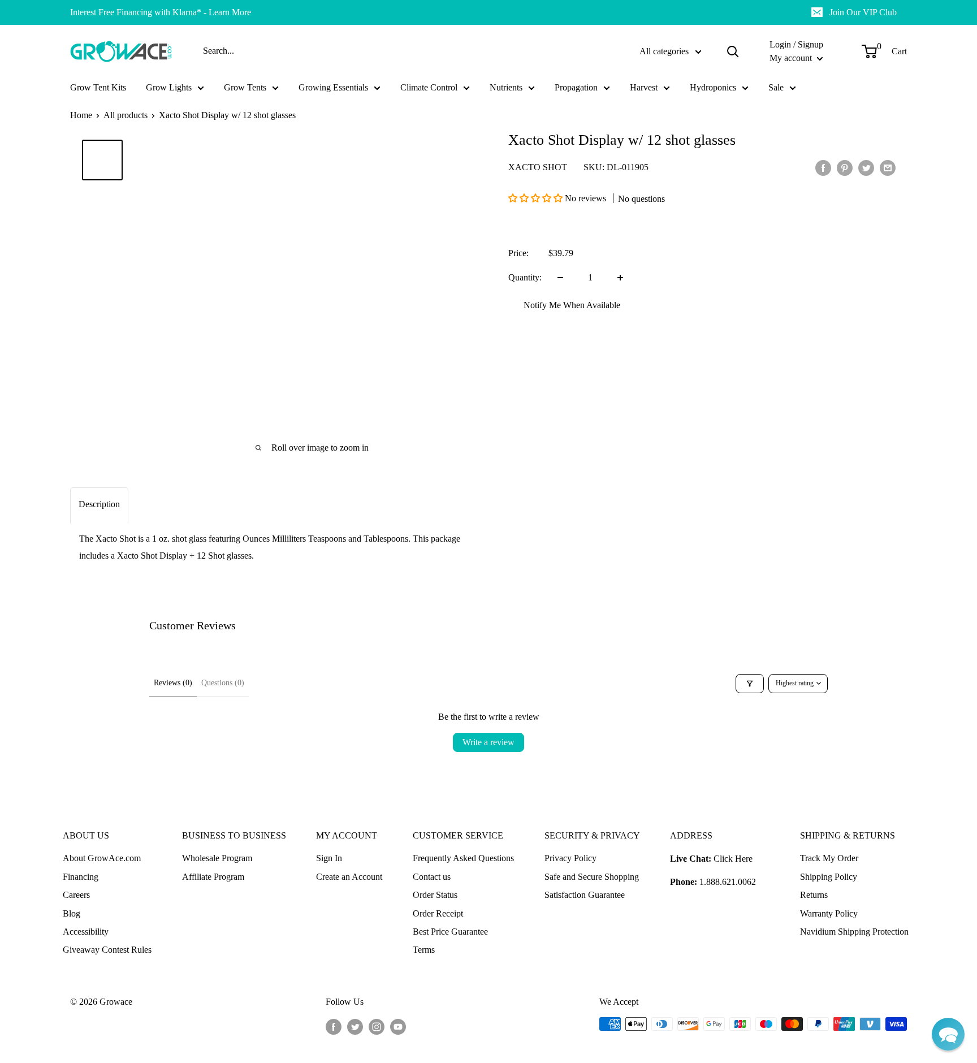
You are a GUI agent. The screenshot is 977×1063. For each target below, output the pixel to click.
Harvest (644, 87)
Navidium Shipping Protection (854, 931)
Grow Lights (169, 87)
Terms (424, 949)
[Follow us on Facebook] (333, 1025)
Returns (814, 895)
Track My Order (829, 858)
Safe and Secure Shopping (591, 876)
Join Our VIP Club (863, 12)
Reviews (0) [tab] (173, 683)
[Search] (733, 51)
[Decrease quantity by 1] (560, 277)
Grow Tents (245, 87)
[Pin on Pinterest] (845, 167)
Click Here (733, 858)
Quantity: (525, 277)
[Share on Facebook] (823, 167)
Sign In (329, 858)
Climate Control (428, 87)
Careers (76, 895)
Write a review (488, 742)
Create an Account (349, 876)
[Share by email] (888, 167)
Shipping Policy (828, 876)
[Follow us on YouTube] (398, 1025)
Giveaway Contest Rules (107, 949)
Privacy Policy (570, 858)
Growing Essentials (333, 87)
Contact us (432, 876)
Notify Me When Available (572, 305)
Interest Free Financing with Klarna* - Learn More (160, 12)
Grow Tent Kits (98, 87)
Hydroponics (713, 87)
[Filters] (750, 683)
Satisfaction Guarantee (584, 895)
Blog (71, 913)
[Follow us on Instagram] (376, 1025)
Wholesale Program (217, 858)
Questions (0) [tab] (222, 683)
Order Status (435, 895)
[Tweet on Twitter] (866, 167)
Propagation (576, 87)
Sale (776, 87)
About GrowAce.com (102, 858)
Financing (80, 876)
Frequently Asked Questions (463, 858)
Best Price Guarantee (450, 931)
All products (125, 115)
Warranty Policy (829, 913)
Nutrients (506, 87)
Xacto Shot (537, 167)
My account (792, 58)
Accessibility (86, 931)
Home (81, 115)
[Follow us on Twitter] (355, 1025)
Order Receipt (438, 913)
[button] (536, 198)
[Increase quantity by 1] (620, 277)
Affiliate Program (213, 876)
